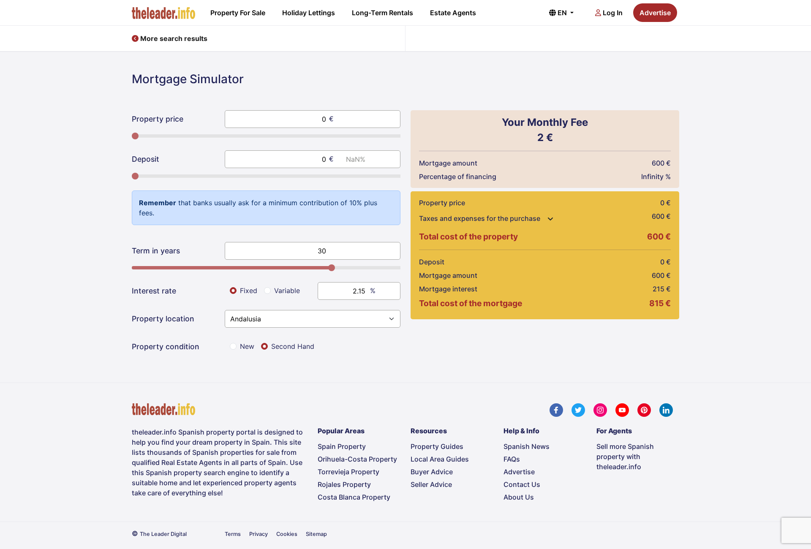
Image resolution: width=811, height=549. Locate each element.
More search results (173, 38)
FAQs (511, 459)
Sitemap (316, 534)
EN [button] (562, 12)
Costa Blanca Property (354, 497)
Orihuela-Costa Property (357, 459)
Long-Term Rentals (382, 12)
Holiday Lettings (308, 12)
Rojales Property (344, 484)
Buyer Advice (432, 471)
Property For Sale (237, 12)
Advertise (655, 12)
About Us (518, 497)
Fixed (248, 290)
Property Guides (437, 446)
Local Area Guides (440, 459)
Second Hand (292, 346)
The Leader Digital (163, 534)
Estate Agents (453, 12)
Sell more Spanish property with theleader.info (625, 456)
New (247, 346)
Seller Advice (431, 484)
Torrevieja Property (348, 471)
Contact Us (521, 484)
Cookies (286, 534)
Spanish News (526, 446)
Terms (233, 534)
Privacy (258, 534)
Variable (287, 290)
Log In (612, 12)
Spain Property (342, 446)
